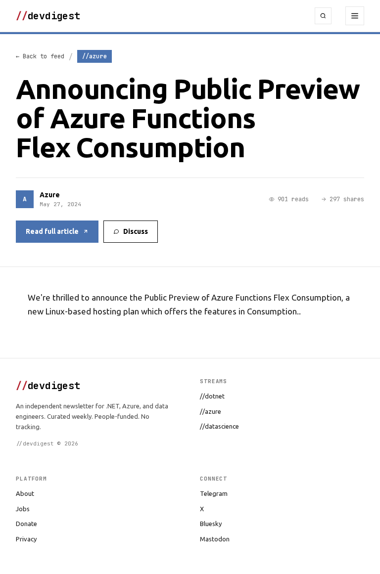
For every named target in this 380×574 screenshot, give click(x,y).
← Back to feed (40, 56)
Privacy (26, 538)
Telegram (214, 493)
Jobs (23, 508)
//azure (210, 411)
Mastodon (215, 538)
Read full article (52, 231)
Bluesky (211, 523)
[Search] (323, 15)
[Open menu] (354, 15)
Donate (26, 523)
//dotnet (212, 396)
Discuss (135, 231)
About (25, 493)
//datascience (219, 426)
